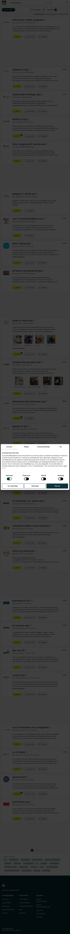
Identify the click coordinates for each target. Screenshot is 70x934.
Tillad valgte (35, 486)
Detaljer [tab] (26, 446)
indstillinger (28, 464)
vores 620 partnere (11, 455)
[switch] (26, 478)
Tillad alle (57, 486)
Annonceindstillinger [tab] (43, 446)
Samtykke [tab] (9, 446)
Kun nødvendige (13, 486)
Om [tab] (61, 446)
